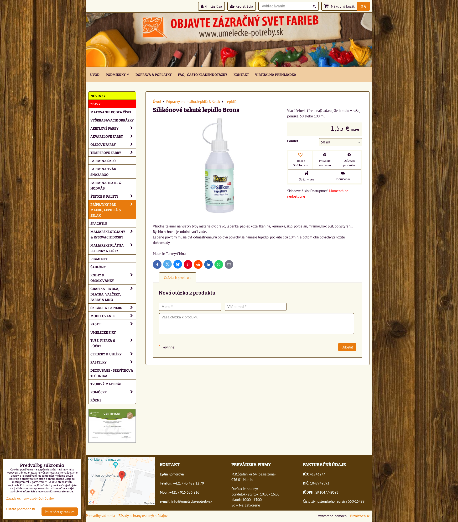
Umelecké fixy (103, 332)
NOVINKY (98, 95)
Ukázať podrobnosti (20, 509)
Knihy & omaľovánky (102, 277)
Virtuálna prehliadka (275, 74)
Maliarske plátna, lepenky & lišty (107, 248)
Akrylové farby (104, 128)
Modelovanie (102, 315)
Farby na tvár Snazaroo (103, 171)
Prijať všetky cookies (59, 511)
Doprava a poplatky (153, 74)
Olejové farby (103, 144)
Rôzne (95, 399)
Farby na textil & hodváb (106, 185)
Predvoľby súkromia (100, 515)
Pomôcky (98, 391)
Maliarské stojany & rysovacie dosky (107, 234)
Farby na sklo (103, 160)
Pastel (96, 323)
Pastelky (98, 361)
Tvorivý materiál (106, 383)
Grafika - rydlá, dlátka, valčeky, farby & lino (105, 294)
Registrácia (243, 6)
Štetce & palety (104, 196)
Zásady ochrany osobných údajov (143, 515)
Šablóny (98, 266)
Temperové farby (105, 152)
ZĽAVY (95, 103)
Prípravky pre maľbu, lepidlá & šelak (105, 210)
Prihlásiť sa (212, 6)
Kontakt (241, 74)
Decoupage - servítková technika (111, 373)
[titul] (229, 65)
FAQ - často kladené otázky (202, 74)
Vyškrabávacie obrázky (112, 119)
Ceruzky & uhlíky (106, 353)
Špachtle (98, 223)
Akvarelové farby (106, 136)
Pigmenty (99, 258)
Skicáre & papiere (106, 307)
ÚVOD (94, 74)
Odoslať (347, 347)
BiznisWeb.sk (360, 515)
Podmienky (116, 74)
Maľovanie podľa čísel (111, 111)
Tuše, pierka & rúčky (102, 343)
